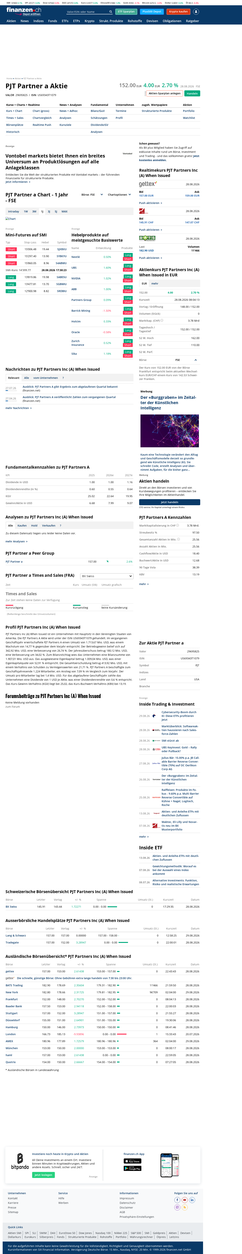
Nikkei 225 (120, 1233)
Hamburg (12, 1027)
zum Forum (12, 706)
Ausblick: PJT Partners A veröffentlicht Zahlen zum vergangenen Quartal (69, 397)
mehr (154, 283)
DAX (64, 2)
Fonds (52, 21)
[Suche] (111, 11)
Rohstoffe (135, 21)
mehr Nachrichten (17, 408)
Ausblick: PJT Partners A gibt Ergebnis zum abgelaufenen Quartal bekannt (70, 386)
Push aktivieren (149, 203)
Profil (119, 118)
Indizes (38, 21)
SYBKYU (62, 256)
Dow (45, 2)
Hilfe (61, 1198)
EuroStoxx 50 (67, 1233)
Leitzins (174, 1237)
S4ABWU (61, 263)
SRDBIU (62, 291)
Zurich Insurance (77, 343)
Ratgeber (192, 21)
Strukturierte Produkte (157, 111)
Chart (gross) (41, 111)
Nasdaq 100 (103, 1233)
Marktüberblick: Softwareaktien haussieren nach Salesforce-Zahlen (180, 730)
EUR (144, 283)
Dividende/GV (99, 125)
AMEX (9, 1041)
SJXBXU (62, 249)
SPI (26, 2)
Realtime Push (42, 125)
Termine (121, 111)
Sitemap (13, 1212)
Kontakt (13, 1198)
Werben (63, 1203)
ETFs (65, 21)
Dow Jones (85, 1233)
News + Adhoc (69, 111)
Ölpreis (161, 1237)
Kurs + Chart (14, 111)
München (12, 1048)
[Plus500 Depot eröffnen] (28, 14)
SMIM (43, 1233)
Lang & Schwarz (16, 935)
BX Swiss (11, 906)
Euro (83, 2)
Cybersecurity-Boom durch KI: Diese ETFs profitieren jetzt (179, 715)
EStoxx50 (105, 2)
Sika (74, 353)
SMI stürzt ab (170, 740)
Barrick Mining (80, 310)
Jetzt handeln (169, 502)
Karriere (13, 1203)
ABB (74, 289)
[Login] (196, 12)
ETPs (76, 21)
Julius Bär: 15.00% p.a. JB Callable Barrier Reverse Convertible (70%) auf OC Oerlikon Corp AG (180, 763)
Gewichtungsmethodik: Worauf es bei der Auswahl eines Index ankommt (174, 870)
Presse (12, 1207)
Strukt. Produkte (111, 21)
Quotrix (11, 1062)
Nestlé (75, 257)
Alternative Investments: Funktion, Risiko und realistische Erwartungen (176, 882)
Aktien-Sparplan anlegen (165, 93)
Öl (187, 2)
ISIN (33, 95)
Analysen (65, 118)
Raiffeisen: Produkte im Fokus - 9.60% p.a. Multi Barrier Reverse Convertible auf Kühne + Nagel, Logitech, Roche (180, 797)
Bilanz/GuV (98, 111)
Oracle (75, 332)
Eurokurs (30, 1237)
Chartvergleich (42, 118)
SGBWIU (61, 284)
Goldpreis (159, 1233)
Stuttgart (12, 1013)
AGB (122, 1212)
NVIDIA (75, 278)
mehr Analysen (15, 541)
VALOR (9, 95)
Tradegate (12, 942)
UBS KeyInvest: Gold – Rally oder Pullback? (179, 749)
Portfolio (189, 111)
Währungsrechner (141, 1237)
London (11, 1034)
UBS (74, 267)
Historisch (12, 132)
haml (9, 1055)
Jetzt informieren (17, 182)
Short (127, 259)
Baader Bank (14, 1006)
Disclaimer (126, 1207)
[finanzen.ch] (24, 9)
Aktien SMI (14, 1233)
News (25, 21)
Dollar (168, 2)
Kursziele (65, 125)
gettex (10, 971)
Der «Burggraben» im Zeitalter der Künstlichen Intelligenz (180, 779)
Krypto (90, 21)
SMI (8, 2)
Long (128, 255)
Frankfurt (12, 999)
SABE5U (62, 277)
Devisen (152, 21)
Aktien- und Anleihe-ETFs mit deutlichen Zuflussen (180, 813)
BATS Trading (14, 985)
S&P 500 (136, 1233)
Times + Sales (14, 118)
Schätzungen (99, 118)
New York (12, 992)
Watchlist (189, 118)
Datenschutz (128, 1203)
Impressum (127, 1198)
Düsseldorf (13, 1020)
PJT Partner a (14, 561)
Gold (125, 2)
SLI (34, 1233)
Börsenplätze (14, 125)
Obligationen (172, 21)
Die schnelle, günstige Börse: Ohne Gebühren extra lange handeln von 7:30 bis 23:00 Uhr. (74, 978)
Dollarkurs (14, 1237)
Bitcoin (145, 2)
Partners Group (81, 300)
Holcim (76, 321)
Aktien (11, 21)
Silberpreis (46, 1237)
